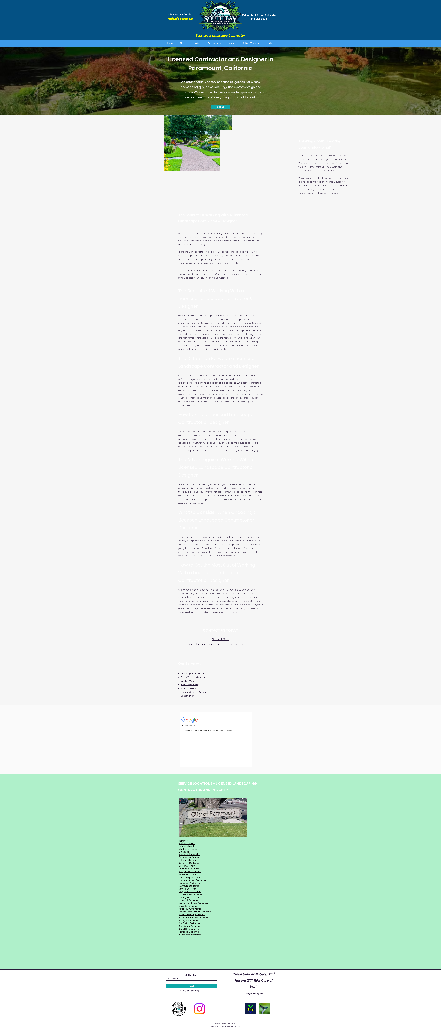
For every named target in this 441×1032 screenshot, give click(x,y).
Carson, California (188, 865)
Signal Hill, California (189, 929)
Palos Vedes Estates (189, 857)
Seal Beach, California (190, 926)
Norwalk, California (188, 906)
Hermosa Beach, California (192, 880)
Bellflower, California (189, 862)
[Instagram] (199, 1008)
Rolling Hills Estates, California (194, 917)
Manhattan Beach (188, 849)
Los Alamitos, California (191, 894)
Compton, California (189, 868)
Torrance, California (189, 931)
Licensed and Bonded (180, 14)
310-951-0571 (258, 19)
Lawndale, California (189, 885)
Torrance (183, 841)
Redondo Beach (187, 844)
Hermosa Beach (187, 846)
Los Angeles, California (190, 897)
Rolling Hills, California (189, 920)
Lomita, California (188, 888)
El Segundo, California (190, 871)
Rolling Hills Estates (189, 860)
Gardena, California (188, 874)
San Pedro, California (189, 923)
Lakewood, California (189, 883)
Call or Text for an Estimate (259, 15)
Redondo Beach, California (192, 914)
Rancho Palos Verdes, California (195, 911)
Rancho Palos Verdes (189, 855)
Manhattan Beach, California (193, 903)
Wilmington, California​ (190, 934)
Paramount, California (190, 908)
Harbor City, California (190, 877)
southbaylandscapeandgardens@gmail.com (220, 644)
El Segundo (185, 852)
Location (217, 1023)
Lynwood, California (189, 900)
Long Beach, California (190, 891)
